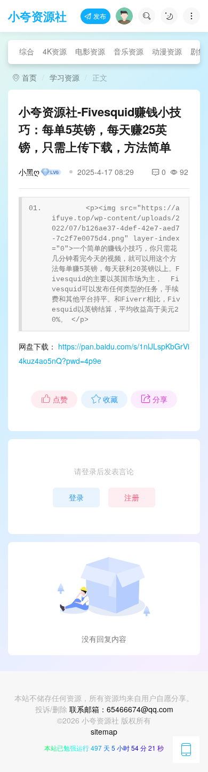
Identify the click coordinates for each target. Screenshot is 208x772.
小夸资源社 (37, 16)
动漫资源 (167, 51)
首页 (28, 77)
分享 (160, 399)
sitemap (104, 731)
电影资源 (90, 51)
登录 (76, 497)
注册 (131, 497)
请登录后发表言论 (104, 471)
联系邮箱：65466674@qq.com (121, 709)
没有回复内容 (104, 638)
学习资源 (64, 77)
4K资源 (55, 51)
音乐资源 (128, 51)
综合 (26, 51)
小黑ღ (29, 171)
